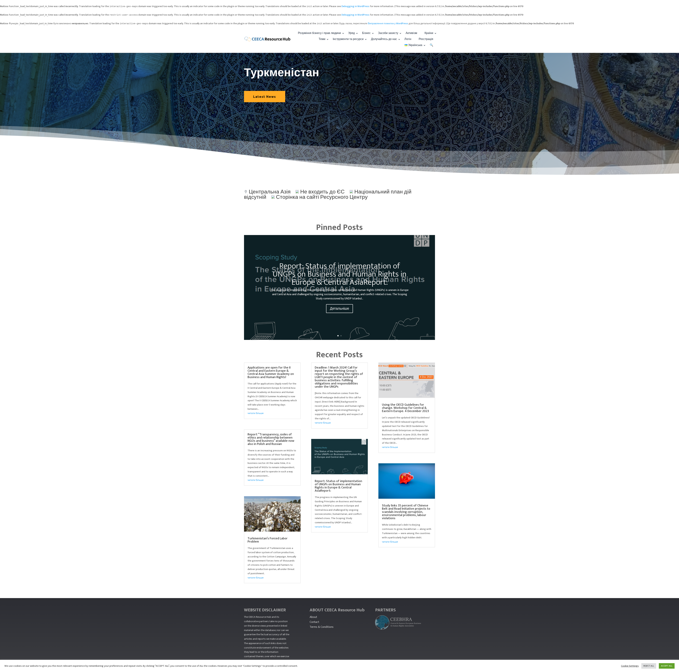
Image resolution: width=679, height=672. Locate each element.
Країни (429, 33)
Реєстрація (426, 39)
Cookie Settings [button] (630, 666)
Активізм (411, 33)
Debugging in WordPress (355, 6)
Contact (314, 621)
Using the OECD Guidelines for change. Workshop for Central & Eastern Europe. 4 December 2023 (405, 408)
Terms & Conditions (321, 626)
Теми (322, 39)
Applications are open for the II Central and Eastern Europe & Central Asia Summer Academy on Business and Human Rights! (271, 372)
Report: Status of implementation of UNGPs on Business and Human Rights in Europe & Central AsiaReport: (340, 274)
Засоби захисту (388, 33)
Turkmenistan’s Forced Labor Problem (268, 540)
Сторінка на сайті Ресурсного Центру (322, 197)
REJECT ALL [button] (648, 666)
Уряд (351, 33)
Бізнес (366, 33)
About (313, 617)
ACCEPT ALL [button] (666, 666)
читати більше (256, 413)
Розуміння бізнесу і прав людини (319, 33)
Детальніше (339, 309)
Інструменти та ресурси (348, 39)
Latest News (264, 96)
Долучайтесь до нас (384, 39)
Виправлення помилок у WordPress (388, 23)
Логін (407, 39)
